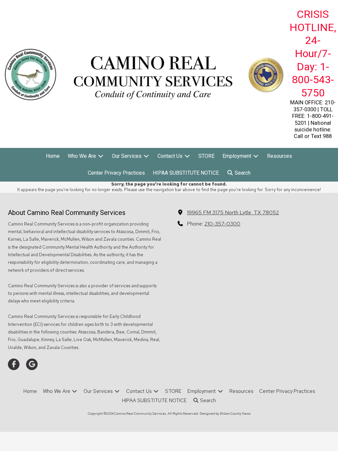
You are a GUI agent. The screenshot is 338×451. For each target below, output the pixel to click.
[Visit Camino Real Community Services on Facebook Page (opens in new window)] (13, 364)
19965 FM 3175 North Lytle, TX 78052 (233, 212)
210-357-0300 (222, 223)
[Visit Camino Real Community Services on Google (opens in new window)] (32, 364)
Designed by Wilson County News (225, 413)
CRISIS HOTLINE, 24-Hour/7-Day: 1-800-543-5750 (312, 53)
